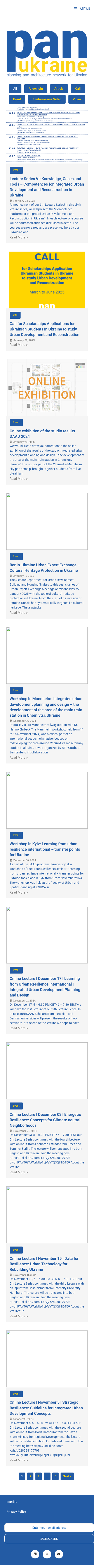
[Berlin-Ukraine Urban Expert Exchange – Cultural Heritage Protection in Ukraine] (47, 521)
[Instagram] (47, 1554)
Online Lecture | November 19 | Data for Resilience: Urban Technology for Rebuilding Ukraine (44, 1264)
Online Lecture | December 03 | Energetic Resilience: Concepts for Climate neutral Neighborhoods (45, 1120)
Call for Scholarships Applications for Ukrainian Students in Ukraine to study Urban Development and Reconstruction (44, 329)
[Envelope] (59, 1554)
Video (77, 99)
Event (17, 99)
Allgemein (36, 88)
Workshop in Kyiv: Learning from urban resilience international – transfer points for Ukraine (45, 849)
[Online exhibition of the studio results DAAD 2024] (47, 387)
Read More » (19, 237)
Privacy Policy (16, 1511)
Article (59, 88)
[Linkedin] (35, 1554)
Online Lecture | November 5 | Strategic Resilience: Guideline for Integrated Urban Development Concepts (46, 1407)
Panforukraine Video (47, 99)
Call (78, 88)
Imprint (12, 1501)
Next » (67, 1476)
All (15, 88)
